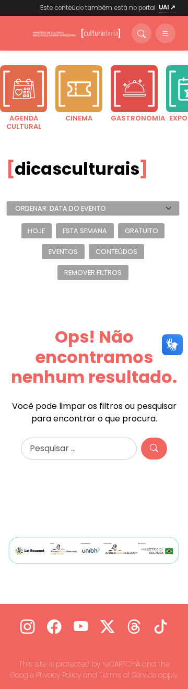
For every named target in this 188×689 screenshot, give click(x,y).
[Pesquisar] (154, 449)
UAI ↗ (167, 7)
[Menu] (165, 33)
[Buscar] (141, 33)
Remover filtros (93, 272)
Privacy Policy (58, 675)
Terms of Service (127, 675)
